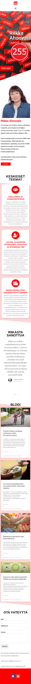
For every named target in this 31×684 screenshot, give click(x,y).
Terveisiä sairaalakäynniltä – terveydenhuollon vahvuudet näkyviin (14, 486)
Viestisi (3, 632)
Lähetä (4, 646)
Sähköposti (5, 625)
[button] (15, 8)
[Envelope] (18, 676)
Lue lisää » (5, 451)
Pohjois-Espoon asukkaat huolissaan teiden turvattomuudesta (12, 433)
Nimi (2, 619)
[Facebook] (13, 676)
